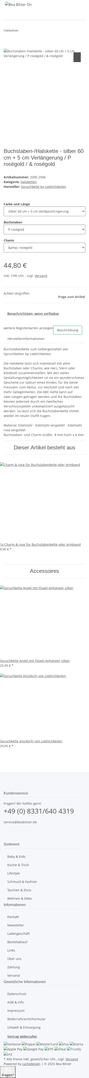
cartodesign (31, 1064)
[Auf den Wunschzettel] (77, 57)
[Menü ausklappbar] (9, 14)
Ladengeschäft (18, 933)
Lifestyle (13, 873)
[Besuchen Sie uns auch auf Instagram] (7, 835)
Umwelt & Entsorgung (24, 1027)
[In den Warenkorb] (7, 46)
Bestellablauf (17, 942)
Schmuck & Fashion (22, 881)
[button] (67, 14)
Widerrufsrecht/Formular (26, 1019)
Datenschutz (16, 994)
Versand (41, 276)
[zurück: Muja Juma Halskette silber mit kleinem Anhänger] (22, 31)
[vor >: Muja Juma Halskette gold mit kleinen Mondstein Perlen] (30, 31)
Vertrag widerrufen (22, 1036)
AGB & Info (15, 1002)
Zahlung (13, 967)
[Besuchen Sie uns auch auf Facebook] (7, 830)
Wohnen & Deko (19, 898)
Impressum (16, 1010)
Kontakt (13, 917)
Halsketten (29, 182)
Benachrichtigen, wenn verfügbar (33, 313)
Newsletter (15, 925)
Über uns (14, 959)
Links (11, 950)
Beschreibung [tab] (67, 330)
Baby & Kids (16, 856)
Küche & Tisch (18, 865)
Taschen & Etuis (19, 890)
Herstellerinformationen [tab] (26, 339)
